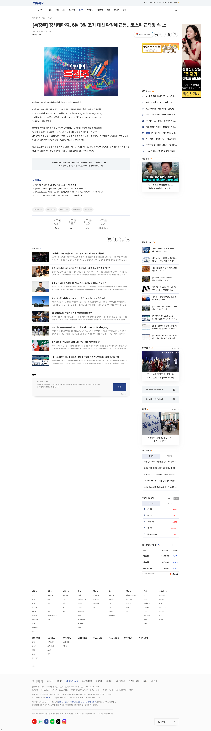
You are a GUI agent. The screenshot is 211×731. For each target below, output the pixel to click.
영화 (33, 650)
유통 (79, 615)
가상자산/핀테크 (52, 615)
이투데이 (35, 18)
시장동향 (65, 595)
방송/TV (35, 646)
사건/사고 (147, 603)
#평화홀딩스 (38, 209)
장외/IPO (72, 10)
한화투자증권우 (152, 534)
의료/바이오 (81, 619)
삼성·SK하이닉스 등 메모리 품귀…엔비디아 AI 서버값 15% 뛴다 (168, 151)
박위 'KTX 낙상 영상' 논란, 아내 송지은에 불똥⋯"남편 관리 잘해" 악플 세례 (173, 139)
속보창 (159, 3)
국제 (110, 591)
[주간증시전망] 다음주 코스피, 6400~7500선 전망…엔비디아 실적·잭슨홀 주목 (85, 357)
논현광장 (162, 599)
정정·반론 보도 (120, 681)
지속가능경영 (143, 638)
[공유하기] (157, 34)
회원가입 (152, 3)
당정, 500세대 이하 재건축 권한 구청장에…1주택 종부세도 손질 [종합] (81, 268)
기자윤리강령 (72, 702)
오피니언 (162, 591)
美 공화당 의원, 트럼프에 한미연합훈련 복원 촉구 (72, 313)
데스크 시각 (162, 607)
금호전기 (149, 515)
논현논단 (162, 595)
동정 (145, 619)
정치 (127, 591)
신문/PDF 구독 (167, 3)
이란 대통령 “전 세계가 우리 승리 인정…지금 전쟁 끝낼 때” (76, 342)
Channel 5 (97, 638)
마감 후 (161, 611)
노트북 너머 (162, 619)
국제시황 (116, 10)
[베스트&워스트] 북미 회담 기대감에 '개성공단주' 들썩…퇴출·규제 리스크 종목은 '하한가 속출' (164, 338)
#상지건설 (88, 209)
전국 (145, 611)
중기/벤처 (81, 623)
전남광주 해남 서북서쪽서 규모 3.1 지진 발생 (165, 133)
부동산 (65, 591)
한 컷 (49, 654)
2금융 (49, 607)
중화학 (80, 607)
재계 (79, 595)
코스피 (151, 503)
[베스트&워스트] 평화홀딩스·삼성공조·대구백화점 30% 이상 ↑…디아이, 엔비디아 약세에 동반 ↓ (70, 192)
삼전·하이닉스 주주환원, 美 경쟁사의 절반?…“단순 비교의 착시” (169, 121)
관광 (33, 642)
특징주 (81, 10)
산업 (79, 591)
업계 (64, 599)
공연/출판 (35, 658)
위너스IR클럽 (113, 638)
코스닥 (169, 503)
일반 (124, 10)
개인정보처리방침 (72, 681)
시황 (57, 10)
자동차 (80, 603)
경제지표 (96, 599)
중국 (110, 607)
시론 (160, 603)
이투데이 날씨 (128, 638)
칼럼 (160, 615)
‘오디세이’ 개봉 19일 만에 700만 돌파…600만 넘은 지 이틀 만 (78, 253)
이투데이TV (67, 638)
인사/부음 (147, 615)
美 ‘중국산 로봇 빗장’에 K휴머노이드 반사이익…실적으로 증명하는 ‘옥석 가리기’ (164, 329)
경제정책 (96, 595)
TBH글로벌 (150, 522)
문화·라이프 (36, 638)
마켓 (40, 10)
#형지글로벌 (64, 209)
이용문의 (109, 681)
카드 (48, 611)
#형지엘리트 (51, 209)
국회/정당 (129, 599)
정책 (64, 603)
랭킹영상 (65, 646)
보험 (48, 603)
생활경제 (96, 603)
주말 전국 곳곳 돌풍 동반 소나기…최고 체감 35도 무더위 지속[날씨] (80, 327)
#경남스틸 (76, 209)
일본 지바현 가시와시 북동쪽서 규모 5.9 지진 (162, 114)
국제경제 (111, 595)
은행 (48, 599)
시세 (63, 10)
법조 (145, 595)
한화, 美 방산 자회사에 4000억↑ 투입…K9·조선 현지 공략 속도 (79, 298)
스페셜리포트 (82, 638)
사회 (145, 591)
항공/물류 (81, 611)
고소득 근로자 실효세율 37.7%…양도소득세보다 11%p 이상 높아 (79, 283)
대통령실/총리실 (131, 595)
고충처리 (99, 681)
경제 (94, 591)
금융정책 (50, 595)
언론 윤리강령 (62, 702)
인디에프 (149, 509)
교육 (145, 599)
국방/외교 (129, 603)
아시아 (111, 611)
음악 (33, 654)
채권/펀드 (100, 10)
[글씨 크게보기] (175, 34)
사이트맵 (154, 681)
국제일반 (111, 599)
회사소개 (50, 681)
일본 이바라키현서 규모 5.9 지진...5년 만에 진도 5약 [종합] (167, 102)
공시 (50, 10)
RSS (175, 3)
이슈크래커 (50, 642)
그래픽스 (50, 650)
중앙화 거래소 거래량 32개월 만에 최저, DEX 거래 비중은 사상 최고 (59, 195)
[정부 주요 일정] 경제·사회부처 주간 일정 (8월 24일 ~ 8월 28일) (169, 145)
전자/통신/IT (82, 599)
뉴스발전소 (51, 638)
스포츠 (34, 662)
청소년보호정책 (87, 681)
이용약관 (59, 681)
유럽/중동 (112, 615)
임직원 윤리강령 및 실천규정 (87, 702)
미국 (110, 603)
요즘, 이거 (50, 646)
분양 (64, 607)
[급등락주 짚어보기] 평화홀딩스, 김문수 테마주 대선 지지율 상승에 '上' (60, 188)
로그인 (145, 3)
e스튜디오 (66, 642)
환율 (108, 10)
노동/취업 (147, 607)
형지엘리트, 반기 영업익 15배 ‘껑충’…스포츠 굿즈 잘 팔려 (55, 185)
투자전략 (90, 10)
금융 (48, 591)
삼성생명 (149, 528)
